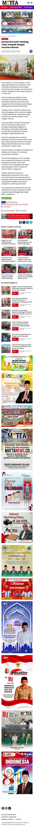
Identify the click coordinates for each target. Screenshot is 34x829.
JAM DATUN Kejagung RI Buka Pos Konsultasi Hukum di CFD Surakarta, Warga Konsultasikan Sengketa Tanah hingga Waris (25, 276)
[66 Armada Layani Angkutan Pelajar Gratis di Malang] (8, 268)
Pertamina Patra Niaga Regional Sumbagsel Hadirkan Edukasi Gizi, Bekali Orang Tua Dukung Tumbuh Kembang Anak (8, 259)
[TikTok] (9, 808)
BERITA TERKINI (6, 236)
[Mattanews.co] (10, 3)
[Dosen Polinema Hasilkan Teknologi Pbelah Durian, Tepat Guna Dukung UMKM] (25, 251)
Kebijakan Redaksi (7, 819)
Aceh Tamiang (12, 202)
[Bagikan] (31, 51)
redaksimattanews (6, 50)
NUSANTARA (5, 39)
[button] (28, 3)
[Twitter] (23, 222)
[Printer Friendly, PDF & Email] (6, 198)
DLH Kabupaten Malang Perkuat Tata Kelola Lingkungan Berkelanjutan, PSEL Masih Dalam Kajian (25, 242)
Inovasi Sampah (23, 204)
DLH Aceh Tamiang (9, 204)
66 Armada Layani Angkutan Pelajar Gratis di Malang (7, 276)
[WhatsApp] (31, 222)
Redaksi (18, 819)
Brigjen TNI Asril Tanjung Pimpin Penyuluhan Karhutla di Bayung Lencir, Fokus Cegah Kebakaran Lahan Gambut (8, 242)
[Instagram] (6, 808)
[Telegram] (27, 222)
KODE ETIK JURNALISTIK (8, 817)
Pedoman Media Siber (8, 815)
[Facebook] (20, 222)
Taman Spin (7, 207)
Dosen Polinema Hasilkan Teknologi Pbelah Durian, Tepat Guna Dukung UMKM (25, 259)
